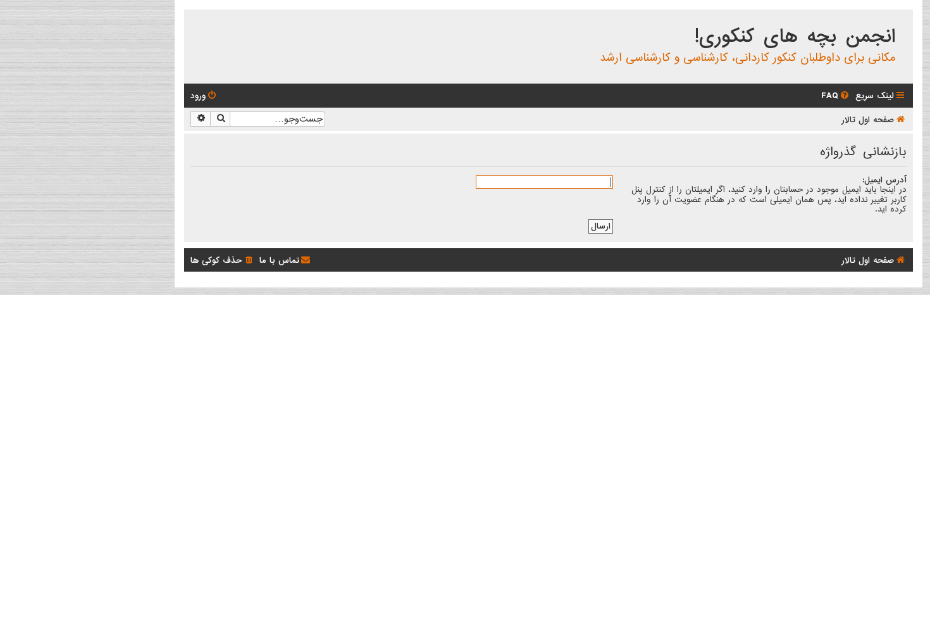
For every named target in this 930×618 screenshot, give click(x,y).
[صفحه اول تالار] (902, 21)
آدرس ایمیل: (884, 179)
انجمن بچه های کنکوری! (795, 36)
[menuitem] (836, 95)
